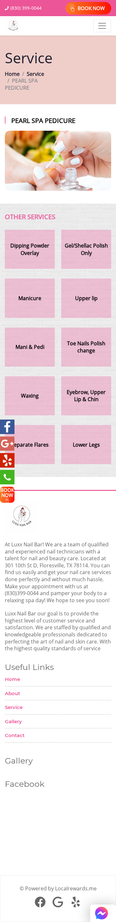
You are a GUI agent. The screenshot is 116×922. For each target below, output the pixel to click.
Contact (14, 735)
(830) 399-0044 (26, 8)
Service (35, 74)
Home (12, 74)
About (12, 693)
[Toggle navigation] (102, 25)
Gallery (13, 721)
